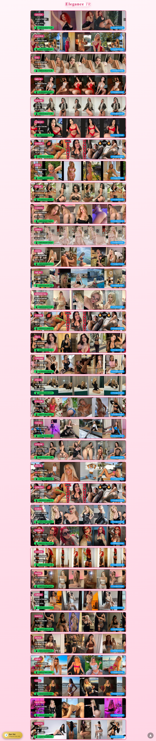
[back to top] (150, 735)
